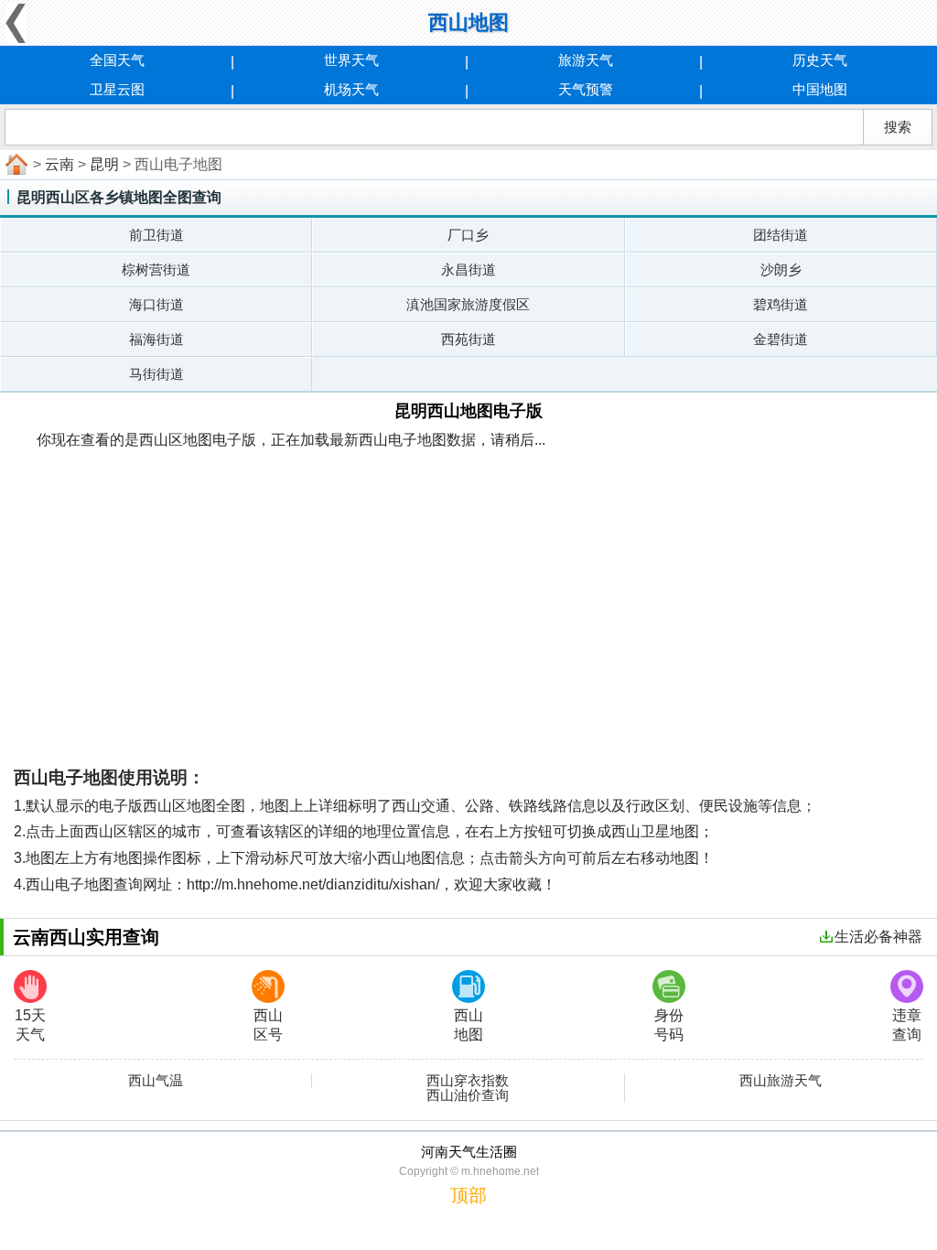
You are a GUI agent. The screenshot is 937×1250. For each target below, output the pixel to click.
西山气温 (155, 1080)
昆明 (104, 164)
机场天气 (351, 89)
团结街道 (780, 234)
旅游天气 (585, 60)
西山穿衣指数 (467, 1080)
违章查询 (906, 1025)
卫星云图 (117, 89)
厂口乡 (468, 234)
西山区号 (268, 1025)
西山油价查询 (467, 1095)
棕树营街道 (156, 269)
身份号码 (669, 1025)
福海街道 (156, 339)
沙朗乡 (781, 269)
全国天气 (117, 60)
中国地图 (819, 89)
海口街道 (156, 304)
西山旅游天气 (780, 1080)
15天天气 (30, 1025)
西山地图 (468, 1025)
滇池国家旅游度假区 (468, 304)
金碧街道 (780, 339)
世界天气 (351, 60)
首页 (14, 164)
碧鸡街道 (780, 304)
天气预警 (585, 89)
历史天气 (819, 60)
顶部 (468, 1195)
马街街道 (156, 374)
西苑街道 (468, 339)
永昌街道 (468, 269)
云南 (59, 164)
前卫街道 (156, 234)
